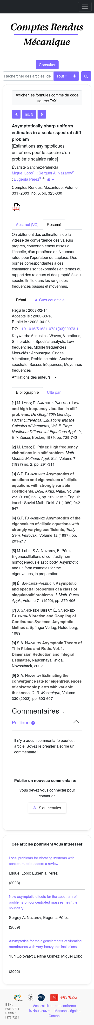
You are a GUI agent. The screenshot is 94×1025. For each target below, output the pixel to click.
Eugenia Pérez (26, 179)
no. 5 (29, 114)
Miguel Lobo (22, 173)
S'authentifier (49, 807)
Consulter (47, 64)
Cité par (53, 392)
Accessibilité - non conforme (54, 1005)
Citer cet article (51, 300)
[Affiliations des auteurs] (51, 179)
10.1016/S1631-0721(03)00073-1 (50, 328)
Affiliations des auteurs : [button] (33, 377)
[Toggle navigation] (85, 7)
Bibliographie (27, 392)
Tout (60, 76)
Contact (54, 1015)
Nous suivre (41, 1010)
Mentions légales (67, 1010)
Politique (21, 722)
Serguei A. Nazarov (55, 173)
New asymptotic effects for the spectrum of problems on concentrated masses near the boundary (43, 902)
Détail (21, 300)
